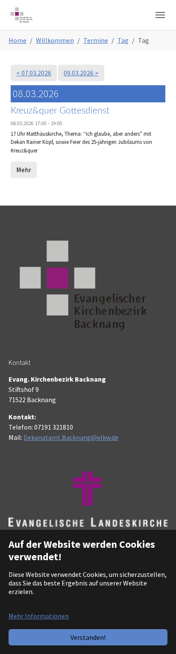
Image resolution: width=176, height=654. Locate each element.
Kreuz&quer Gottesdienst (60, 110)
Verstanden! (88, 637)
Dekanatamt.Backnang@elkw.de (70, 437)
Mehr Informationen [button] (39, 616)
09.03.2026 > (81, 73)
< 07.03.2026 (33, 73)
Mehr (23, 169)
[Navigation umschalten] (160, 15)
